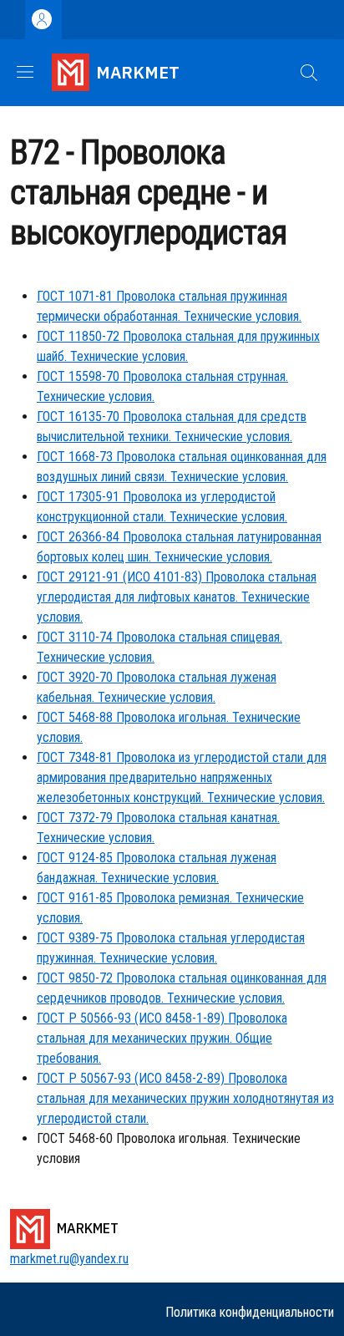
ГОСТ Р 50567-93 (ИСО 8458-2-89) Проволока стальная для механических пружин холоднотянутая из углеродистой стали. (185, 1098)
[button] (309, 73)
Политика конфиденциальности (249, 1312)
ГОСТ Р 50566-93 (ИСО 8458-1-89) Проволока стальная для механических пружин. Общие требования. (162, 1038)
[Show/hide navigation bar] (25, 72)
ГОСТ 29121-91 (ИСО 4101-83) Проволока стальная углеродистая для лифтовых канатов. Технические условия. (176, 597)
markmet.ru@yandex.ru (69, 1259)
